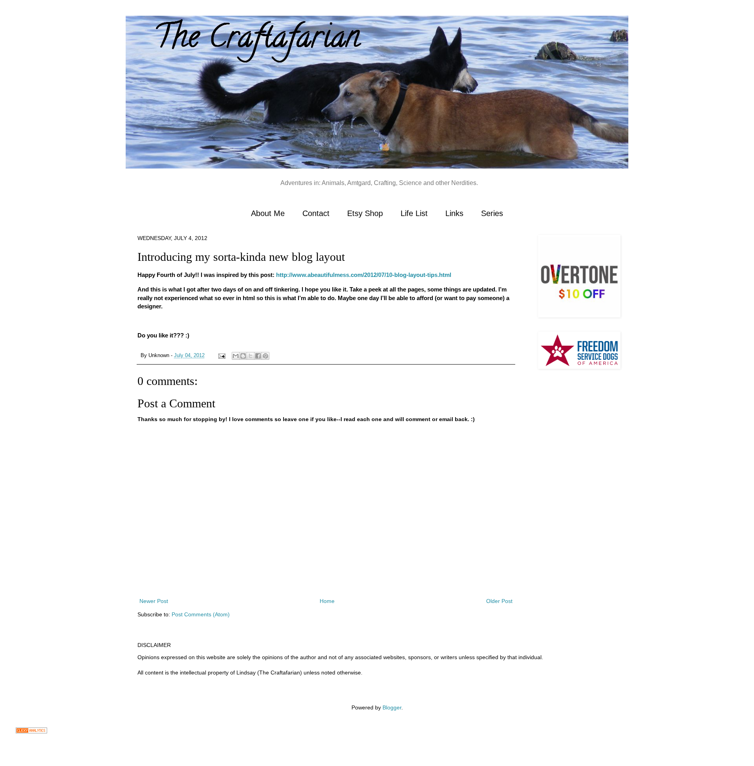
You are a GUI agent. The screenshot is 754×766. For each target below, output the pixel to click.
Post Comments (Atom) (201, 614)
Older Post (499, 601)
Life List (414, 213)
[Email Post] (221, 355)
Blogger (391, 707)
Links (454, 213)
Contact (315, 213)
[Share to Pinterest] (265, 356)
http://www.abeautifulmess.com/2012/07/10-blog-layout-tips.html (363, 274)
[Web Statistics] (31, 731)
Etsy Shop (365, 213)
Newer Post (153, 601)
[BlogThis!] (243, 356)
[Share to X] (250, 356)
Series (492, 213)
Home (327, 601)
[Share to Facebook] (258, 356)
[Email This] (236, 356)
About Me (268, 213)
